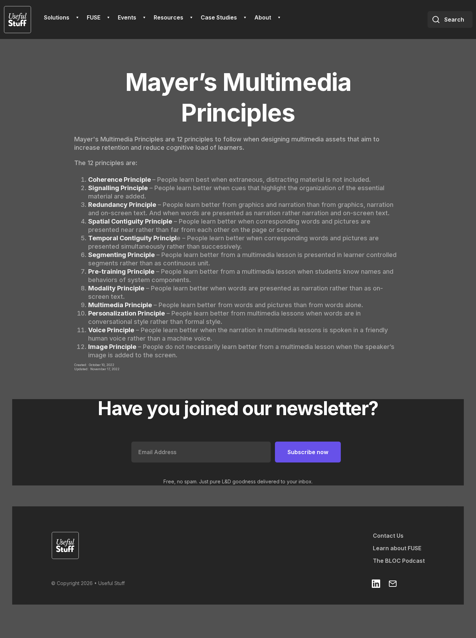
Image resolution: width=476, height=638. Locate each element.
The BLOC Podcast (399, 560)
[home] (17, 19)
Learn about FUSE (397, 548)
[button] (61, 17)
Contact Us (388, 535)
